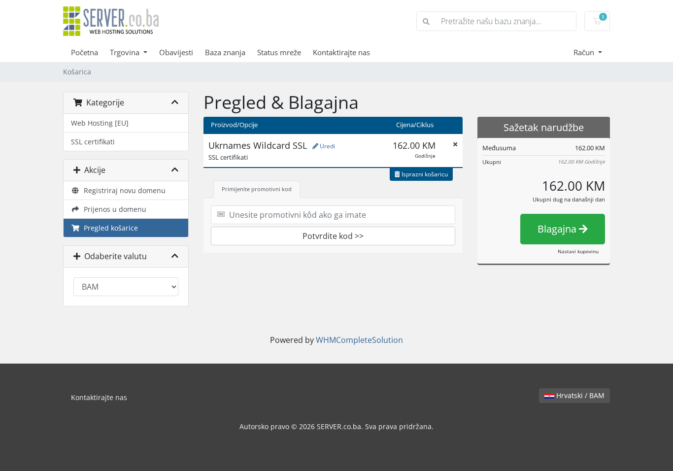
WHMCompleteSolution (359, 340)
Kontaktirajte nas (341, 52)
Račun (584, 52)
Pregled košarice (109, 228)
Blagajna (558, 229)
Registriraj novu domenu (123, 190)
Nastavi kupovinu (578, 251)
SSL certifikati (93, 141)
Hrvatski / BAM (579, 395)
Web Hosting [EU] (100, 123)
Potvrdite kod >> (333, 236)
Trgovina (125, 52)
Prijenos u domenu (113, 209)
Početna (84, 52)
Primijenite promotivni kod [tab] (257, 189)
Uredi (326, 146)
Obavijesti (176, 52)
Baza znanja (225, 52)
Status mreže (279, 52)
